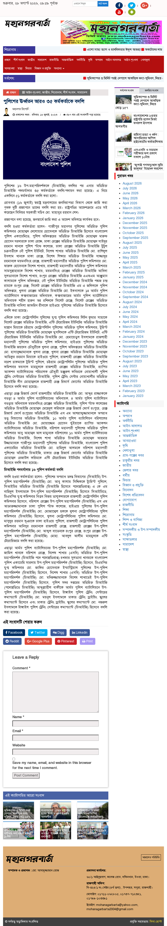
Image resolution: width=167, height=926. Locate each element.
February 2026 (134, 213)
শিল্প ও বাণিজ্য (132, 520)
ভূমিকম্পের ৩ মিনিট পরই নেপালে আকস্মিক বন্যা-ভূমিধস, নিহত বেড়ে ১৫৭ (123, 78)
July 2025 (130, 247)
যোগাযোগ (130, 500)
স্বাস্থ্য (20, 68)
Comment (21, 668)
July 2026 (130, 188)
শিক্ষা (126, 510)
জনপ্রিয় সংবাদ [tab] (151, 90)
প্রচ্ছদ (7, 60)
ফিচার (28, 68)
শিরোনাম (56, 92)
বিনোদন (128, 490)
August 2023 (132, 361)
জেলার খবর (130, 470)
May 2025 (130, 257)
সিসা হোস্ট (156, 921)
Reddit (14, 641)
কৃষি (90, 60)
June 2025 (130, 252)
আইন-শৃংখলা (131, 60)
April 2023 (130, 381)
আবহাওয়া (9, 68)
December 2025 (135, 223)
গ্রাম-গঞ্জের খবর (133, 455)
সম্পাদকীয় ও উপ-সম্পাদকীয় (141, 530)
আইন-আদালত (113, 60)
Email (17, 731)
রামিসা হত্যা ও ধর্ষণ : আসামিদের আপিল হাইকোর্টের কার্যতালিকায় (90, 814)
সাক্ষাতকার (130, 539)
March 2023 (132, 386)
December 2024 (135, 282)
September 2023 (135, 356)
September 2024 (135, 297)
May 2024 (130, 317)
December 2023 (135, 341)
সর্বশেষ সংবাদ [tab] (127, 90)
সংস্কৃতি (127, 534)
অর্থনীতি (81, 60)
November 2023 (135, 346)
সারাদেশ (42, 60)
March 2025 (132, 267)
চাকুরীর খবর (131, 460)
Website (18, 745)
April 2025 (130, 262)
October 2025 (133, 233)
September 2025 (135, 238)
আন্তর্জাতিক (68, 60)
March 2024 (132, 327)
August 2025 (132, 243)
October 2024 (133, 292)
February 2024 (134, 331)
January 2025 (133, 277)
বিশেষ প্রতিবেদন (133, 495)
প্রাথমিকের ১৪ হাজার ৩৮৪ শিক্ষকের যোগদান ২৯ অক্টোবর (92, 834)
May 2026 (130, 198)
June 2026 (130, 193)
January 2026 (133, 218)
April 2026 (130, 203)
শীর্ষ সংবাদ (19, 60)
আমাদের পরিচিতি (151, 857)
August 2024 (132, 302)
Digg (60, 633)
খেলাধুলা (145, 60)
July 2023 (130, 366)
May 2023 (130, 376)
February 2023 (134, 391)
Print (89, 641)
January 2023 (133, 396)
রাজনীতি (54, 60)
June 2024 (130, 312)
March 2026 (132, 208)
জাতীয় (31, 60)
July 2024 (130, 307)
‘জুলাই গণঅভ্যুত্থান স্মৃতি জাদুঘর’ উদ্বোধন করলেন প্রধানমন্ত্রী (54, 834)
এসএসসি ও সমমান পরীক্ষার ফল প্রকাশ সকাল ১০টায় (17, 834)
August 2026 (132, 183)
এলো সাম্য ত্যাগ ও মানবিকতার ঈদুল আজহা (105, 50)
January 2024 (133, 337)
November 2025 (135, 228)
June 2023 (130, 371)
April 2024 (130, 322)
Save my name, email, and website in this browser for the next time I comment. (51, 765)
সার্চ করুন (103, 3)
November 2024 (135, 287)
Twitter (39, 633)
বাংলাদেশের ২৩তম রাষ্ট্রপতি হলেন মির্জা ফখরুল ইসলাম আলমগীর (55, 814)
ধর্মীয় (126, 475)
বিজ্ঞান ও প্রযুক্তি (43, 68)
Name (18, 717)
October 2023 (133, 351)
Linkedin (81, 633)
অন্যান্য (58, 68)
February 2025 (134, 272)
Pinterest (67, 641)
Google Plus (40, 641)
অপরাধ (99, 60)
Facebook (15, 633)
